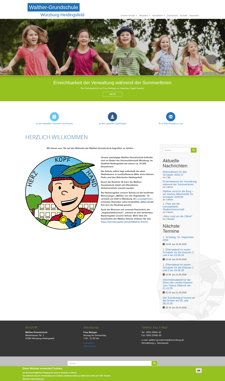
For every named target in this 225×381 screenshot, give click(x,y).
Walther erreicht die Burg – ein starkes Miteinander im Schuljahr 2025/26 (178, 194)
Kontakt (183, 15)
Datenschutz (89, 346)
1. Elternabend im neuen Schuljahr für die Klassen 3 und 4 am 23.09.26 (178, 252)
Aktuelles (143, 15)
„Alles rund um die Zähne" (177, 216)
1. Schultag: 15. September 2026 (178, 238)
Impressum (88, 343)
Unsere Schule (128, 15)
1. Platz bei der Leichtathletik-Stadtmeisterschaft (173, 206)
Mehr (112, 94)
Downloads (172, 15)
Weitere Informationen (33, 378)
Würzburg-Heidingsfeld (62, 14)
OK (198, 370)
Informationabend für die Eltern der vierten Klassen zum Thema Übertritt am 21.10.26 (177, 284)
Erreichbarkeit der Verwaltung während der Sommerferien (180, 183)
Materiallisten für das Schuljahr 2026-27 (175, 173)
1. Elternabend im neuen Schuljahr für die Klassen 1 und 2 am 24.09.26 (178, 267)
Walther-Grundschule (53, 7)
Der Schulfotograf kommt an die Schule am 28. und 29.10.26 (179, 300)
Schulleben (157, 15)
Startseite (194, 15)
